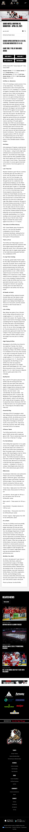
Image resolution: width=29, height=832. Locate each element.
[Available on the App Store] (9, 820)
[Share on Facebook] (23, 31)
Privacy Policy (8, 827)
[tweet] (25, 31)
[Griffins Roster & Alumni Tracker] (14, 614)
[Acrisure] (9, 694)
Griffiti (14, 784)
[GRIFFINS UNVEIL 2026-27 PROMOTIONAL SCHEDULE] (14, 635)
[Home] (3, 3)
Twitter (14, 801)
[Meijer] (20, 706)
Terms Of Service (16, 827)
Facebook (14, 804)
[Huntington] (9, 705)
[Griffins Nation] (14, 682)
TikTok (14, 809)
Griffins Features (14, 781)
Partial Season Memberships (14, 758)
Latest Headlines (14, 778)
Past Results (14, 771)
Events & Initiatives (14, 791)
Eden (15, 829)
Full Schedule (14, 768)
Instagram (14, 807)
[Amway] (20, 694)
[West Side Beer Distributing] (14, 712)
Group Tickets (14, 753)
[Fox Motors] (20, 700)
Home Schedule (14, 766)
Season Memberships (14, 756)
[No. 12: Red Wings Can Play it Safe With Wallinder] (14, 659)
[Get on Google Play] (20, 820)
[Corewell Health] (9, 700)
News (14, 794)
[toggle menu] (26, 3)
